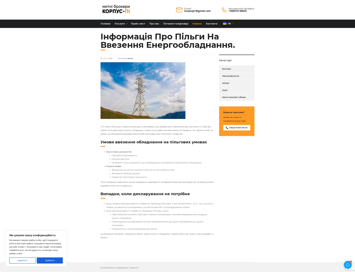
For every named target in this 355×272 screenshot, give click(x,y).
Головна (105, 23)
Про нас (154, 23)
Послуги (120, 23)
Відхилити (22, 260)
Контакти (211, 23)
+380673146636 (238, 11)
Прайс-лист (138, 23)
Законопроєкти (230, 76)
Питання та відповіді (175, 23)
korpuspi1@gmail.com (197, 11)
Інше (224, 90)
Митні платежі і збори (234, 97)
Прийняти (49, 260)
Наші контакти (238, 127)
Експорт (226, 69)
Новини (197, 23)
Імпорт (226, 83)
